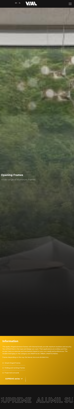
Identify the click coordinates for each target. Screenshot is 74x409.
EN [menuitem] (16, 3)
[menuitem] (16, 3)
